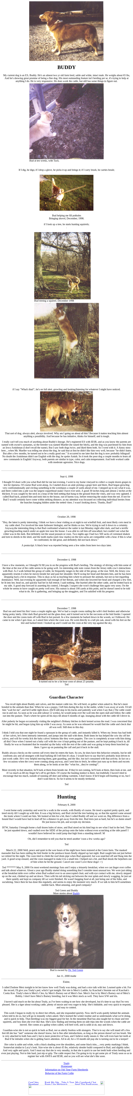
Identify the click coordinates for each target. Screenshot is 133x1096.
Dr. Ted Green (75, 970)
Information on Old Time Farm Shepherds (66, 1069)
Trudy (66, 1063)
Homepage (66, 1066)
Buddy (76, 893)
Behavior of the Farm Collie (59, 1073)
